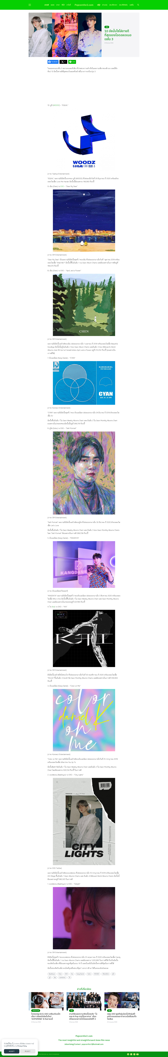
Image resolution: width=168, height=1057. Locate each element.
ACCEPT (12, 1051)
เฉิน (55, 977)
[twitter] (131, 1054)
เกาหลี (46, 5)
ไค (69, 977)
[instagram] (134, 1054)
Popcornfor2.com (84, 4)
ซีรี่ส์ (63, 5)
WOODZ (56, 105)
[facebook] (128, 1054)
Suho (89, 974)
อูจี (49, 977)
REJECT (27, 1051)
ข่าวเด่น (104, 5)
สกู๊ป (98, 5)
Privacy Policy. (22, 1046)
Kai (53, 607)
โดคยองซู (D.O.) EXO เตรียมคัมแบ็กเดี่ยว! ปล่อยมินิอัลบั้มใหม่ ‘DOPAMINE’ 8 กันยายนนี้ (45, 1016)
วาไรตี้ (68, 5)
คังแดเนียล (106, 974)
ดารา (58, 5)
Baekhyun (52, 974)
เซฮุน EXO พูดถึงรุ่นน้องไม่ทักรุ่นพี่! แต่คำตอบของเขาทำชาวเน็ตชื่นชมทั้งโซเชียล (121, 1016)
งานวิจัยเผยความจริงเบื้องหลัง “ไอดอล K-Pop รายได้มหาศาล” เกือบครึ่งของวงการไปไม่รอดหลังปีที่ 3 (83, 1016)
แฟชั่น (132, 5)
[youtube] (137, 1054)
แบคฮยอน (62, 977)
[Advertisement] (84, 88)
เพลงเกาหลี (35, 1010)
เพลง (52, 5)
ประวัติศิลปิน (123, 5)
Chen (60, 974)
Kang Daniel (80, 974)
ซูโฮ (113, 974)
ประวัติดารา (113, 5)
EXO (62, 186)
